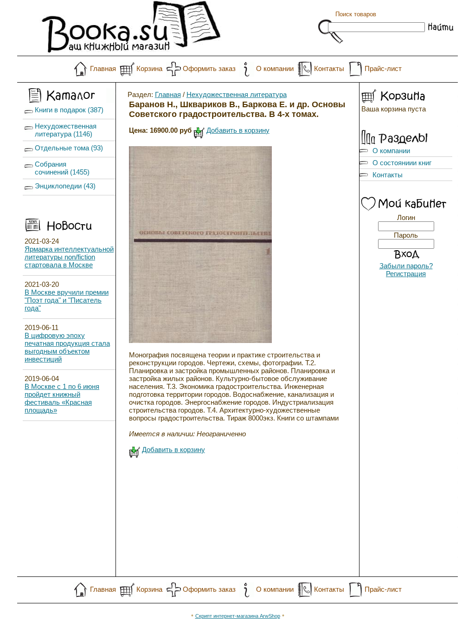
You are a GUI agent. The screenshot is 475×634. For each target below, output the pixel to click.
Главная (103, 68)
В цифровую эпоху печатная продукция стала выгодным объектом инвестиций (67, 347)
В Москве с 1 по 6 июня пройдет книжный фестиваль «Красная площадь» (62, 398)
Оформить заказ (209, 68)
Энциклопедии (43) (65, 186)
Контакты (329, 68)
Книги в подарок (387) (69, 110)
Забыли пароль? (406, 266)
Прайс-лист (383, 68)
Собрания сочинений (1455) (62, 168)
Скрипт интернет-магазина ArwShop (237, 616)
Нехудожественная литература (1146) (65, 130)
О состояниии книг (401, 163)
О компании (275, 68)
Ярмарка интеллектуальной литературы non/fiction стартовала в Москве (69, 257)
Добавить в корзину (238, 130)
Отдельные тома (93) (69, 148)
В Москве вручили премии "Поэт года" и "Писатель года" (67, 300)
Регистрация (406, 274)
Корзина (149, 68)
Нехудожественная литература (236, 94)
